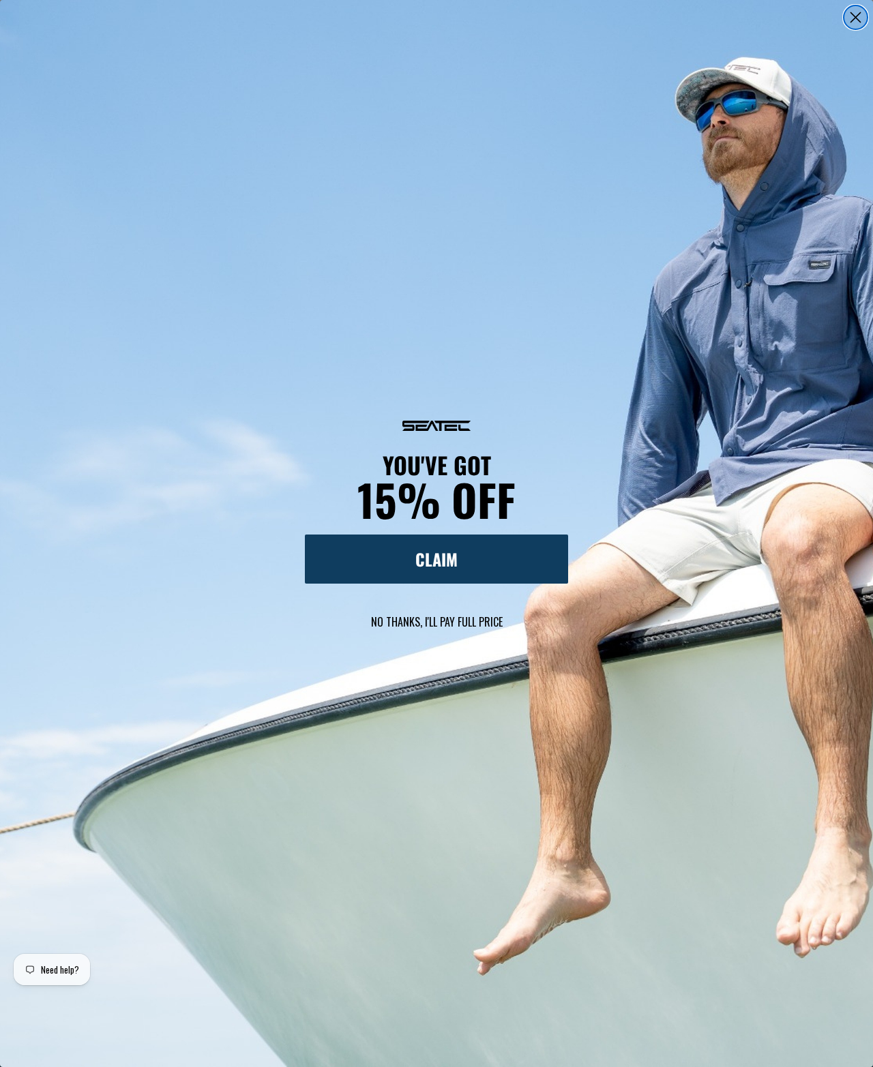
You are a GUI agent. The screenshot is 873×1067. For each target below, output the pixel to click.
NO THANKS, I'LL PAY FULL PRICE (437, 622)
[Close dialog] (856, 17)
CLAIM (436, 559)
